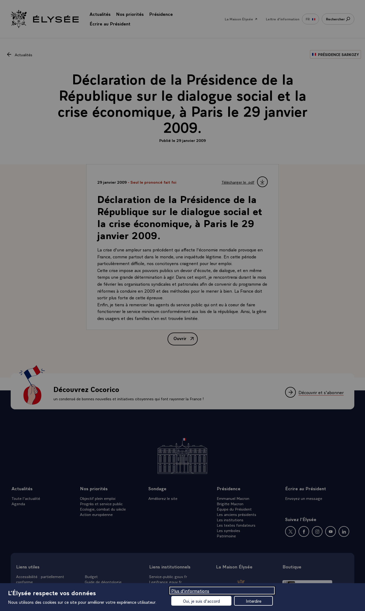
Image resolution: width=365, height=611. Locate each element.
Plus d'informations (190, 590)
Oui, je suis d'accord (201, 601)
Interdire (253, 601)
